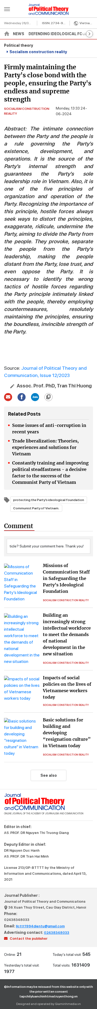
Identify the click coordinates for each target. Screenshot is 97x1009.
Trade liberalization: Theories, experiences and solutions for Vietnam (45, 447)
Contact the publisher (28, 939)
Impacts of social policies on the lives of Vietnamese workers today (67, 687)
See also (48, 775)
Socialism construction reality (38, 52)
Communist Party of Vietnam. (36, 508)
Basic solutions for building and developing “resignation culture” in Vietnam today (67, 732)
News (18, 34)
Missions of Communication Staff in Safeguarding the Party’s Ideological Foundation (66, 578)
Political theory (18, 45)
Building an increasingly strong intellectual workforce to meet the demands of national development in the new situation (67, 634)
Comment (18, 526)
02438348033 (16, 920)
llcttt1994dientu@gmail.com (40, 926)
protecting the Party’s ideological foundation (48, 500)
